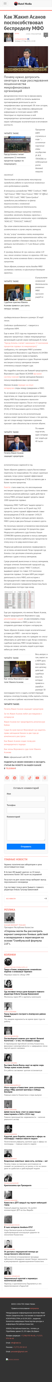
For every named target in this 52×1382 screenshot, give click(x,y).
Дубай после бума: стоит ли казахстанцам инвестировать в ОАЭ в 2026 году (22, 1113)
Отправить (26, 846)
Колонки (10, 954)
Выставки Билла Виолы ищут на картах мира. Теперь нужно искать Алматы (24, 1066)
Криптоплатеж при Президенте (17, 1185)
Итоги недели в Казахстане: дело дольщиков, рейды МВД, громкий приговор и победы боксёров (24, 1089)
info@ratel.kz (16, 1343)
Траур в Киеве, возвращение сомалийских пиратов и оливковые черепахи (22, 970)
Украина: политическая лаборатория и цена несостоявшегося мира (23, 865)
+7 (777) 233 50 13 (20, 1347)
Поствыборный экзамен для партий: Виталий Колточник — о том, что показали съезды (24, 1039)
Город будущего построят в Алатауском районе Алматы (25, 1015)
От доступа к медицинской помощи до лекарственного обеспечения (21, 1252)
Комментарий (13, 817)
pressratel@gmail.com (19, 1351)
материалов (34, 1308)
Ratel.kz (7, 487)
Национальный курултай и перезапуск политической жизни (20, 1279)
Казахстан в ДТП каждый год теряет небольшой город (25, 1203)
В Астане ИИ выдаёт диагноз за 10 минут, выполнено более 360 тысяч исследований (23, 873)
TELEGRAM (10, 768)
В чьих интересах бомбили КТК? (18, 1227)
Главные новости (15, 859)
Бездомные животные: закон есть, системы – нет (26, 1161)
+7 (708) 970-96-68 (28, 1335)
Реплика (9, 909)
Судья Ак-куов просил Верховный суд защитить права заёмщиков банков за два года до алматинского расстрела (24, 733)
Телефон (11, 805)
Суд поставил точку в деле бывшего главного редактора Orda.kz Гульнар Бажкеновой (24, 888)
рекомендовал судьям (13, 619)
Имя (9, 794)
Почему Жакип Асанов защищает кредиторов (23, 709)
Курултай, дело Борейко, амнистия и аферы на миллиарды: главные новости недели (24, 1137)
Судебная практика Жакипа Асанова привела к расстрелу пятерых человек (16, 305)
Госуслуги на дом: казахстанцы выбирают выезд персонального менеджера (25, 880)
